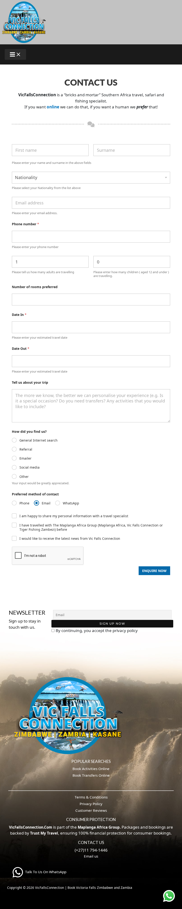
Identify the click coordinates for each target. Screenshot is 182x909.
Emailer (25, 458)
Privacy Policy (91, 803)
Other (24, 477)
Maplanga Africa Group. (99, 827)
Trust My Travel (44, 833)
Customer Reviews (91, 810)
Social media (29, 467)
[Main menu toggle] (15, 54)
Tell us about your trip (30, 382)
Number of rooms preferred (35, 287)
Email (46, 503)
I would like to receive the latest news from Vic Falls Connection (69, 538)
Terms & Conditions (91, 797)
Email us (91, 856)
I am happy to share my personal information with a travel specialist (73, 516)
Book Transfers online (91, 775)
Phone (24, 503)
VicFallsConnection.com (30, 827)
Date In (19, 315)
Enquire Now (154, 570)
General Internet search (38, 440)
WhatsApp (71, 503)
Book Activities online (91, 768)
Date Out (20, 348)
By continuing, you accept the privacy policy (97, 630)
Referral (25, 449)
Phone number (25, 224)
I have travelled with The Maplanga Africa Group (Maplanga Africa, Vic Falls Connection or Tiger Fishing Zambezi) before (91, 527)
